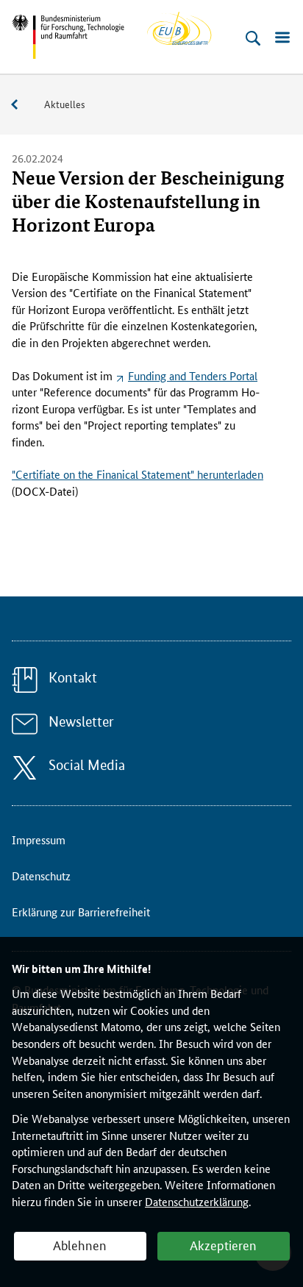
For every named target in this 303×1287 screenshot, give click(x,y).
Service (22, 104)
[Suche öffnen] (253, 38)
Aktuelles (64, 103)
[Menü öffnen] (282, 38)
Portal (192, 375)
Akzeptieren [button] (223, 1244)
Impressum (38, 839)
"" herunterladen (137, 474)
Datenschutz (41, 875)
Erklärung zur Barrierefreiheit (81, 911)
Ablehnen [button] (80, 1244)
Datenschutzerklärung (197, 1201)
